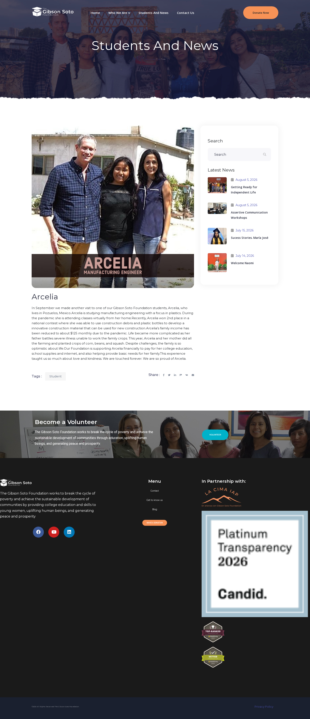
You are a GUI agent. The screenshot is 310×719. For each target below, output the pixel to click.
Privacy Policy (266, 706)
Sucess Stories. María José (249, 238)
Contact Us (185, 13)
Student (55, 376)
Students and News (153, 13)
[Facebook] (38, 532)
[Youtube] (53, 532)
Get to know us (155, 500)
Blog (154, 509)
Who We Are (117, 13)
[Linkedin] (69, 532)
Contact (155, 490)
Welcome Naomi (242, 263)
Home (95, 13)
